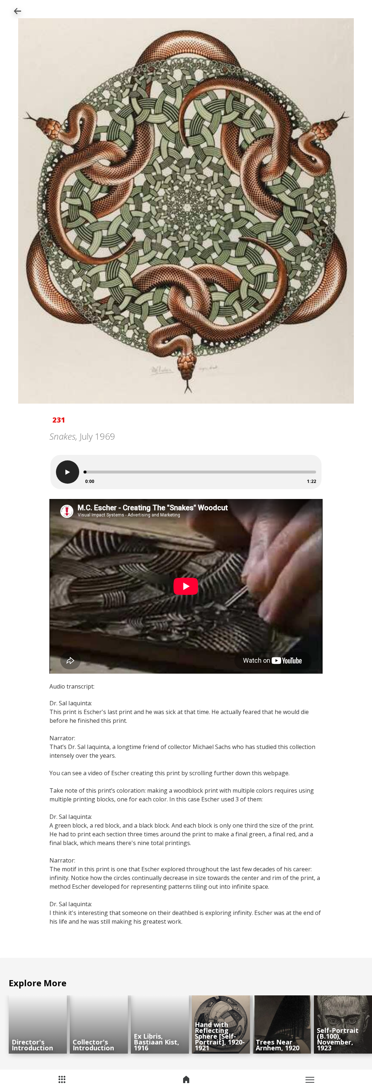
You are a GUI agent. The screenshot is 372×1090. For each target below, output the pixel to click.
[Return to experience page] (17, 11)
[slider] (85, 472)
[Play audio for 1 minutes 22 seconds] (67, 472)
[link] (38, 1024)
